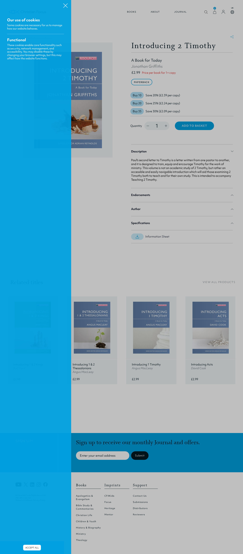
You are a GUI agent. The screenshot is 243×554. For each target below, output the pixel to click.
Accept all (32, 547)
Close (65, 4)
